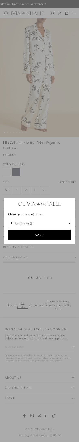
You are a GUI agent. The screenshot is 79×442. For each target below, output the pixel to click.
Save (39, 235)
